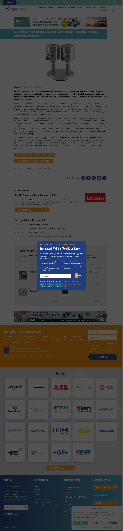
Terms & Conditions (72, 281)
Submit (77, 275)
